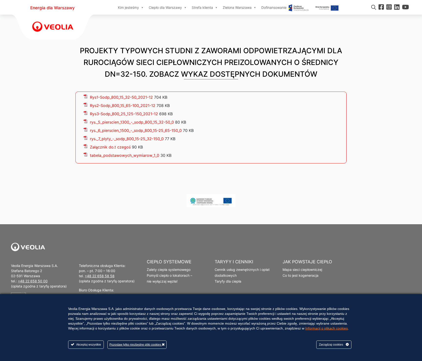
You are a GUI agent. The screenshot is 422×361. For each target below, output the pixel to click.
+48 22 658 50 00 (33, 281)
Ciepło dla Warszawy (165, 7)
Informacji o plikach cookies (326, 328)
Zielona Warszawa (237, 7)
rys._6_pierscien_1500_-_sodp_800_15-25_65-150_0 (136, 130)
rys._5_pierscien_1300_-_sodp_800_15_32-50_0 (132, 122)
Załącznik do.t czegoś (110, 147)
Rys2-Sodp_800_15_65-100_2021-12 (122, 105)
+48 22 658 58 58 (100, 276)
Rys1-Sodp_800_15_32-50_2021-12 (121, 97)
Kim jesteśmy (128, 7)
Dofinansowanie (274, 7)
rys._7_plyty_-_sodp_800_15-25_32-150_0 (127, 138)
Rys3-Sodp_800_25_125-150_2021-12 (124, 113)
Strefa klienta (202, 7)
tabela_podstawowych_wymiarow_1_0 (124, 155)
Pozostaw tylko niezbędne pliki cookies (135, 344)
